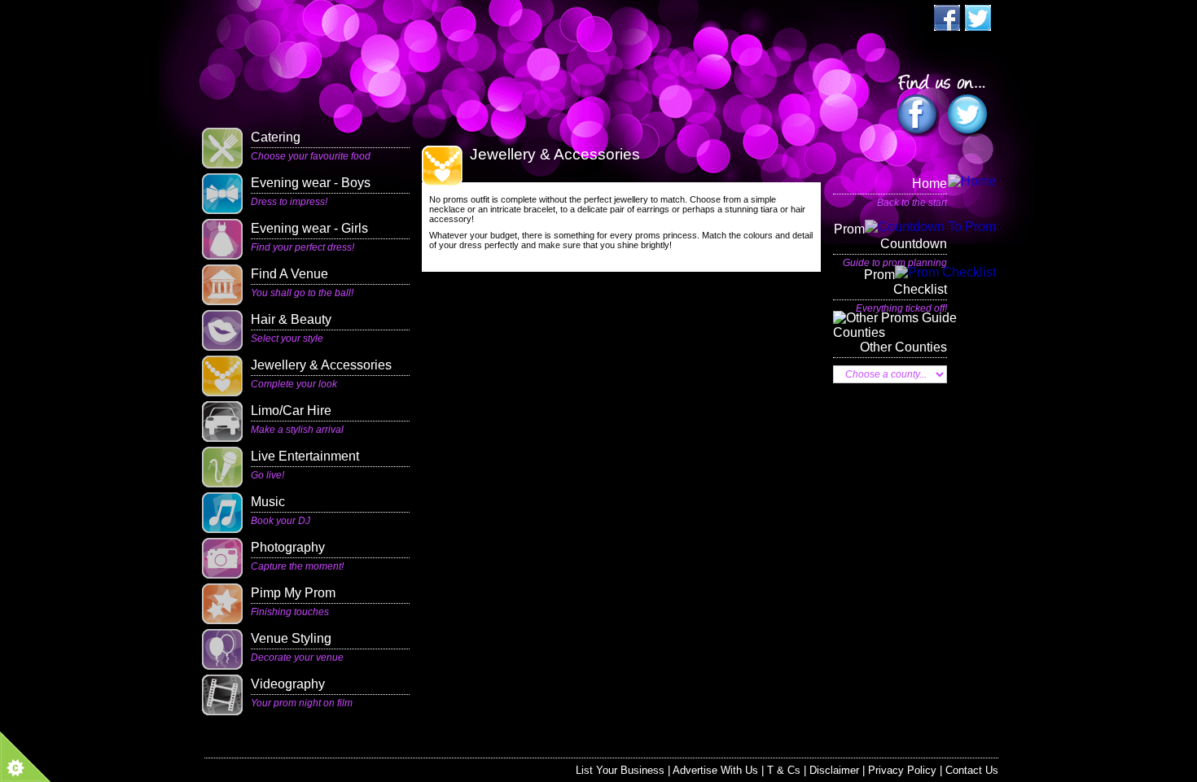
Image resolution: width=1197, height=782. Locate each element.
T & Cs (783, 770)
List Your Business (620, 770)
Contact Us (971, 770)
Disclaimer (834, 770)
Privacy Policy (902, 770)
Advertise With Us (715, 770)
